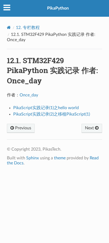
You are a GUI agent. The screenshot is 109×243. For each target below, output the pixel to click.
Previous (22, 128)
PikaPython (58, 8)
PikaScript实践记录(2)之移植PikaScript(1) (51, 114)
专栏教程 (28, 27)
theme (60, 158)
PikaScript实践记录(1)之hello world (46, 108)
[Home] (9, 27)
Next (90, 128)
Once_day (29, 95)
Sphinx (32, 158)
